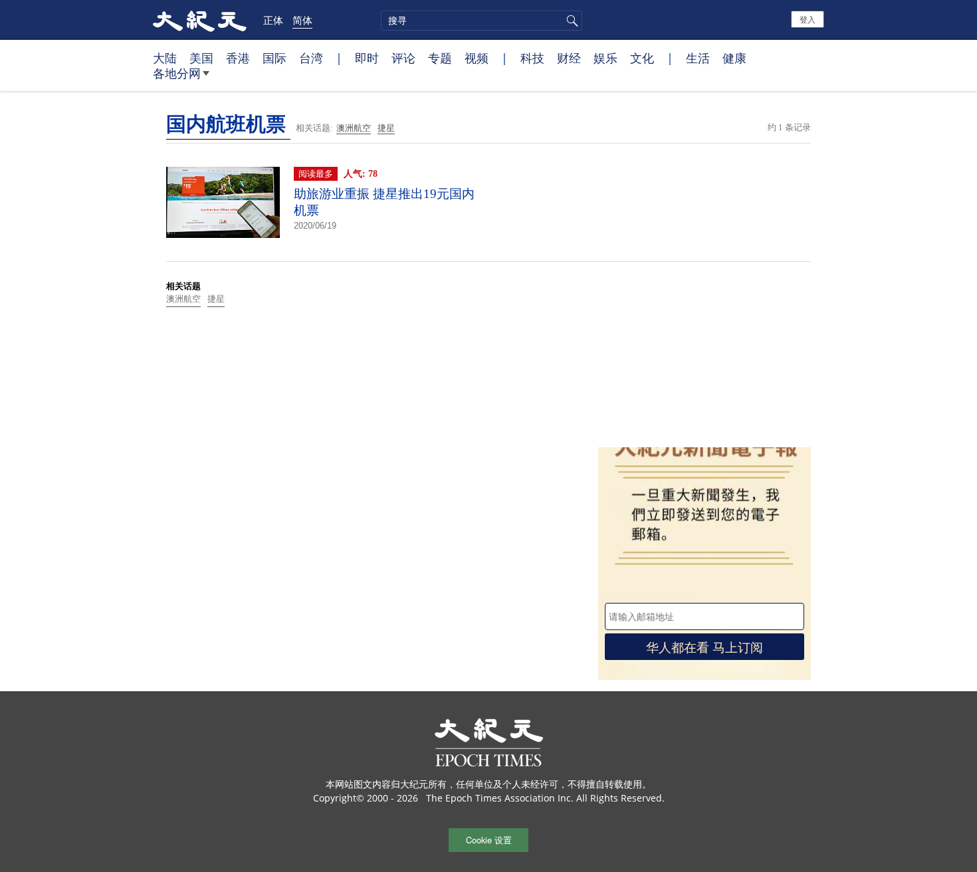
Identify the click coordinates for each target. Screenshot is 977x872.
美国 (201, 58)
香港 (238, 58)
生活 (698, 58)
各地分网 (177, 73)
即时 (367, 58)
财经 (569, 58)
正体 (273, 20)
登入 (807, 19)
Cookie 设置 (489, 839)
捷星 (386, 128)
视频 (477, 58)
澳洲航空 (353, 128)
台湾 (311, 58)
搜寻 (570, 21)
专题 (440, 58)
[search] (481, 21)
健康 (734, 58)
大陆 (165, 58)
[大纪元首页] (200, 20)
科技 (532, 58)
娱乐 (605, 58)
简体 (302, 20)
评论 (403, 58)
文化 (642, 58)
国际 (274, 58)
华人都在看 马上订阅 (704, 646)
